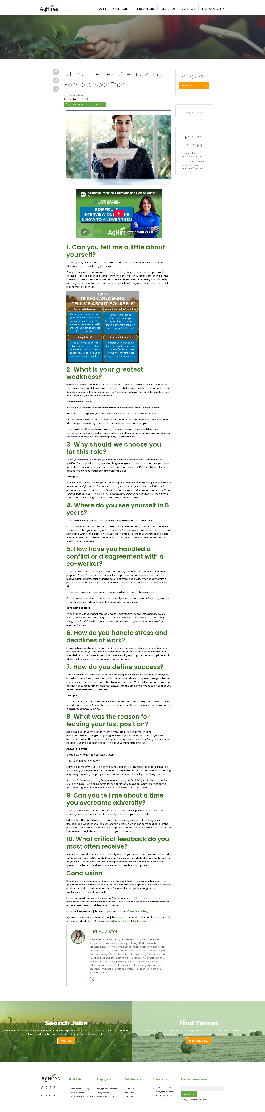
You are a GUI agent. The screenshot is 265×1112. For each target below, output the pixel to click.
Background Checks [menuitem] (106, 1096)
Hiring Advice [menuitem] (103, 1092)
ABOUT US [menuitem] (168, 8)
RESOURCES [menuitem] (146, 8)
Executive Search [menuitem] (76, 1092)
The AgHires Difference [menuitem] (107, 1088)
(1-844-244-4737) (163, 1088)
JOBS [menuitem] (102, 8)
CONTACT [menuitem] (189, 8)
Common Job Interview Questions (192, 154)
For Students (97, 104)
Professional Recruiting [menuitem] (79, 1088)
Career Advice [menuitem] (131, 1096)
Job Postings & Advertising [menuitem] (81, 1096)
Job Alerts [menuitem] (129, 1092)
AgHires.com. (140, 921)
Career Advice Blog (137, 911)
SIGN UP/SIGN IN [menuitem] (213, 8)
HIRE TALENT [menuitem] (121, 8)
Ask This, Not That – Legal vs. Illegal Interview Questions (193, 165)
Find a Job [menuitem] (129, 1088)
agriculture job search (117, 921)
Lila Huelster (83, 99)
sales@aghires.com (164, 1092)
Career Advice (78, 104)
